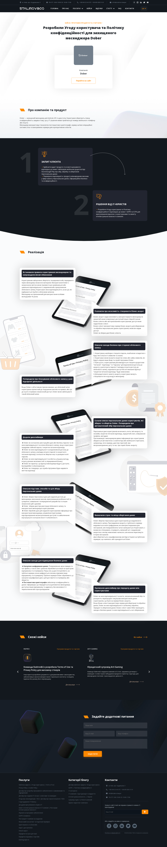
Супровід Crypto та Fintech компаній (80, 800)
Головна (54, 8)
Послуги (76, 8)
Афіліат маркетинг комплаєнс (78, 803)
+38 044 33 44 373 (85, 2)
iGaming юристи (24, 840)
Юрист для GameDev (26, 828)
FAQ (119, 8)
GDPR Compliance (24, 816)
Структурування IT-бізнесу (27, 802)
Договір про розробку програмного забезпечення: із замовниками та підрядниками (42, 792)
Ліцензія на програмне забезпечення (31, 813)
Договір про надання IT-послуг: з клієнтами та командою (37, 796)
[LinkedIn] (140, 2)
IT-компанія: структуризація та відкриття (82, 794)
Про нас (65, 8)
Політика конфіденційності (112, 833)
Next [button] (149, 672)
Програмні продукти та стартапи (86, 23)
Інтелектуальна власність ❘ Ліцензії (80, 797)
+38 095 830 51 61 (98, 2)
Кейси (89, 8)
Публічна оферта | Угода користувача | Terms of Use (36, 785)
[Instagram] (137, 2)
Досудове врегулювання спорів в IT (30, 805)
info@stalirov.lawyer (119, 2)
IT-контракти (73, 791)
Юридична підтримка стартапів (29, 837)
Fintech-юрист (23, 831)
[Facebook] (134, 2)
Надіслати (93, 754)
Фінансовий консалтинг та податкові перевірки (34, 822)
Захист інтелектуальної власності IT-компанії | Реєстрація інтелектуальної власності (38, 809)
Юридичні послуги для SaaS (28, 834)
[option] (52, 669)
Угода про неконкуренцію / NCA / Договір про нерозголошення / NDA (41, 799)
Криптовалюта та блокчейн (28, 825)
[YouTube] (147, 2)
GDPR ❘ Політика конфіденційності (80, 788)
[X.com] (144, 2)
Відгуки (99, 8)
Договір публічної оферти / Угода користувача (84, 785)
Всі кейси (138, 637)
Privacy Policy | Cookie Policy (28, 788)
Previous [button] (18, 672)
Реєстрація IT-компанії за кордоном (30, 819)
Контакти (129, 8)
